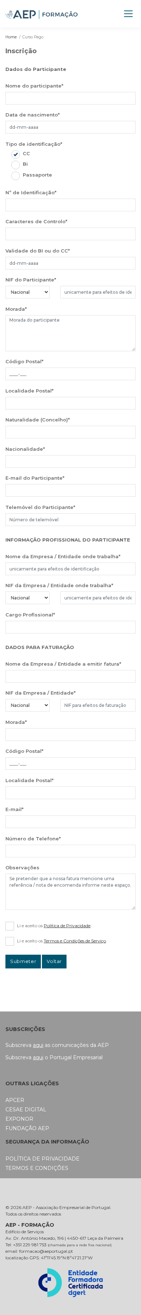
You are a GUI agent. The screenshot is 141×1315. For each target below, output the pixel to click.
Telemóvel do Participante (40, 507)
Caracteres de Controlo (36, 221)
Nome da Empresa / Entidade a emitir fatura (63, 664)
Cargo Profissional (30, 615)
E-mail (14, 809)
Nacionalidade (25, 449)
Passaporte (37, 175)
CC (26, 153)
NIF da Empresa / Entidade (40, 693)
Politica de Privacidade (67, 925)
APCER (14, 1100)
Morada (16, 309)
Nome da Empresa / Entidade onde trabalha (62, 556)
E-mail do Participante (34, 478)
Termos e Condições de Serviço (75, 940)
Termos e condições (36, 1168)
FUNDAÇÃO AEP (27, 1128)
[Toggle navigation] (128, 14)
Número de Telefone (33, 838)
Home (11, 37)
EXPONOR (19, 1119)
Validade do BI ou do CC (37, 251)
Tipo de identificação (33, 144)
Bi (25, 164)
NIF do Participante (30, 280)
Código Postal (24, 361)
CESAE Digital (25, 1109)
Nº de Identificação (30, 192)
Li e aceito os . (54, 925)
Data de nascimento (32, 115)
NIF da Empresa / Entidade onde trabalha (59, 585)
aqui (38, 1045)
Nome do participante (34, 86)
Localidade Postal (29, 391)
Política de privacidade (42, 1158)
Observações (22, 867)
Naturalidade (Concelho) (37, 420)
